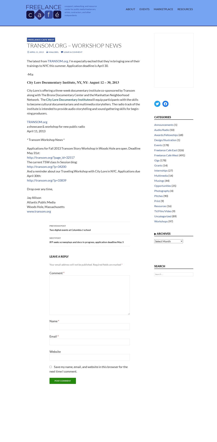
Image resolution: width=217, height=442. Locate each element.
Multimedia (161, 175)
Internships (161, 170)
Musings (159, 180)
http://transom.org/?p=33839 (46, 180)
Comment (57, 273)
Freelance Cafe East (165, 150)
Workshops (161, 221)
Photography (162, 190)
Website (55, 351)
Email (54, 336)
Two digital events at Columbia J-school (70, 228)
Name (54, 321)
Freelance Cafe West (41, 39)
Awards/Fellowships (166, 134)
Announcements (164, 124)
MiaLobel (53, 52)
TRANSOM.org (58, 61)
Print (157, 201)
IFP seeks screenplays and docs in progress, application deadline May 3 (87, 240)
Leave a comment (73, 52)
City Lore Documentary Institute (68, 99)
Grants (158, 165)
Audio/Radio (161, 129)
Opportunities (162, 185)
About (130, 9)
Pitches (158, 195)
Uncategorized (162, 216)
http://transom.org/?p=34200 (46, 167)
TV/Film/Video (163, 211)
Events (144, 9)
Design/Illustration (165, 140)
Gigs (157, 160)
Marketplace (163, 9)
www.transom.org (39, 211)
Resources (185, 9)
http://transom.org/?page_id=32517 (51, 157)
